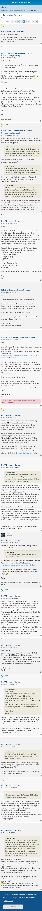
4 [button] (26, 21)
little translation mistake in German (15, 290)
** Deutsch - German (11, 15)
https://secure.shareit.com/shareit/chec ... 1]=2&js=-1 (19, 565)
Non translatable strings (24, 453)
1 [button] (18, 21)
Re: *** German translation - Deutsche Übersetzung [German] (16, 54)
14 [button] (33, 21)
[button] (12, 21)
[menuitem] (3, 7)
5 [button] (28, 21)
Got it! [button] (13, 907)
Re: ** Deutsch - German (12, 31)
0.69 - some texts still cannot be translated (18, 337)
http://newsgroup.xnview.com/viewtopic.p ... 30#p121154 (20, 355)
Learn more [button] (8, 901)
